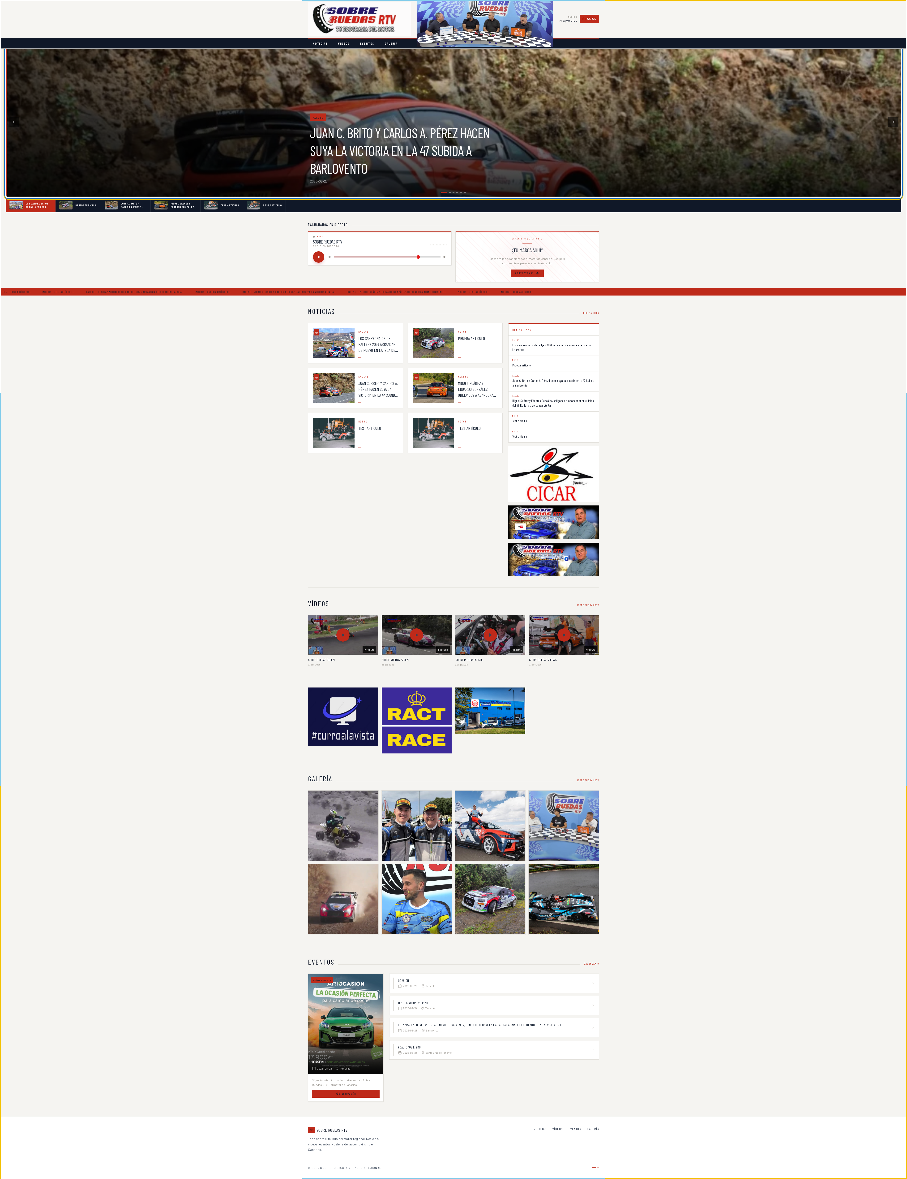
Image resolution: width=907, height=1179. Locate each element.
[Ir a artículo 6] (465, 192)
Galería (391, 43)
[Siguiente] (893, 122)
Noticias (320, 43)
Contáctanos (524, 273)
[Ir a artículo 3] (450, 192)
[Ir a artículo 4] (455, 192)
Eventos (367, 43)
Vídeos (343, 43)
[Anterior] (14, 122)
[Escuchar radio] (318, 257)
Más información (346, 1093)
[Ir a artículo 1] (442, 192)
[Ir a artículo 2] (446, 192)
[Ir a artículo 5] (461, 192)
